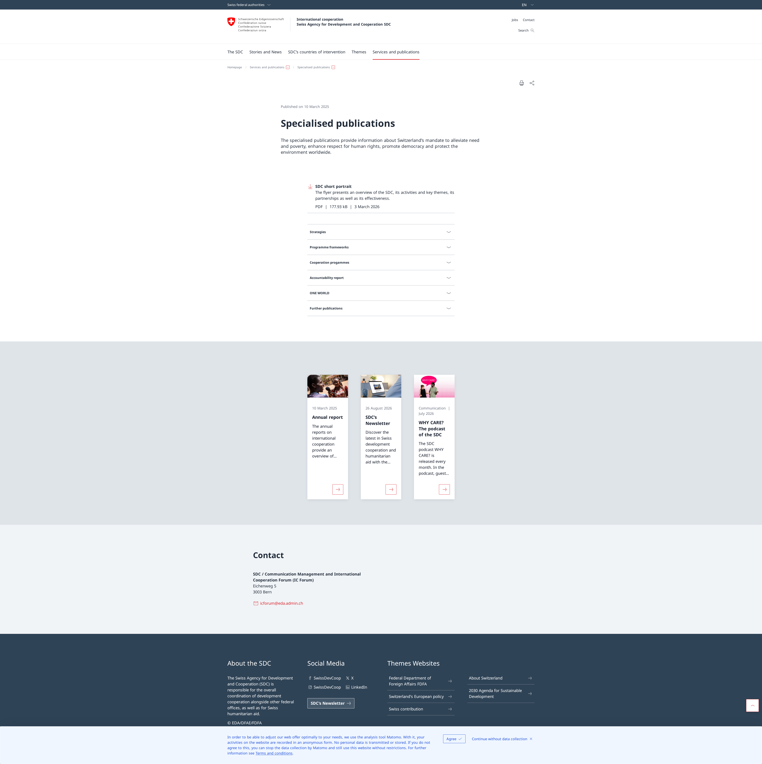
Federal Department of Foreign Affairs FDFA (410, 681)
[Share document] (532, 83)
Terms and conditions (274, 753)
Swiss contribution (406, 709)
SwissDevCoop (327, 678)
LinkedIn (359, 687)
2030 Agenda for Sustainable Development (495, 693)
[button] (235, 52)
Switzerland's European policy (416, 696)
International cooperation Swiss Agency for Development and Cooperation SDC (344, 22)
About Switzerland (485, 678)
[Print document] (521, 83)
